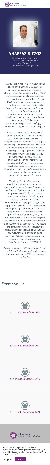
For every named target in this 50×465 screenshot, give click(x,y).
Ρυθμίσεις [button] (8, 459)
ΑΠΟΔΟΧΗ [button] (20, 459)
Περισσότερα (16, 454)
